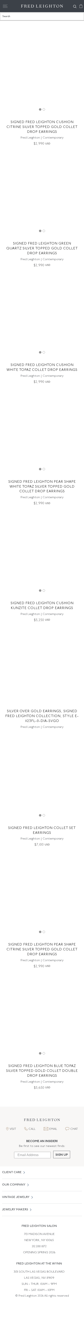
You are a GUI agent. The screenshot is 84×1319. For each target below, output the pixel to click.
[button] (42, 1120)
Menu (5, 6)
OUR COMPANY (13, 1184)
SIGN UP (61, 1154)
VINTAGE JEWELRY (16, 1197)
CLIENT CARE (12, 1172)
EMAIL (53, 1129)
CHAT (74, 1129)
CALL (32, 1129)
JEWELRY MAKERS (15, 1209)
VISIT (13, 1129)
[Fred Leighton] (42, 6)
